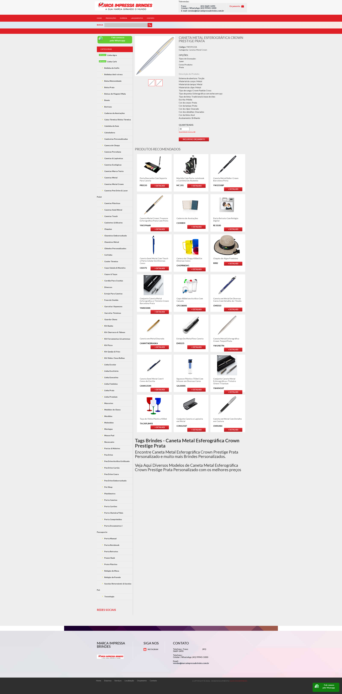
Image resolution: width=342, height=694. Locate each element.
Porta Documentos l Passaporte (109, 529)
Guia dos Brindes (238, 681)
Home (99, 18)
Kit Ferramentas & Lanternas (117, 339)
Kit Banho (108, 326)
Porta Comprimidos (113, 519)
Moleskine (109, 423)
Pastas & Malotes (112, 448)
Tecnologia (109, 596)
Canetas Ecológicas (113, 165)
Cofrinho (108, 255)
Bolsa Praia (109, 87)
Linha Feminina (111, 384)
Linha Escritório (111, 371)
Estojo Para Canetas (113, 294)
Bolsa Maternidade (112, 81)
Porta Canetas (110, 500)
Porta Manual (110, 538)
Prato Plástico (110, 564)
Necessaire (109, 442)
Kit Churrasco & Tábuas (114, 332)
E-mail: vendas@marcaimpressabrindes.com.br (202, 10)
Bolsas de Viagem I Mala (115, 94)
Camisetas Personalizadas (116, 139)
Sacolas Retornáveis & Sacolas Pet (114, 587)
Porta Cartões (110, 506)
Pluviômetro (109, 494)
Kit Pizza (108, 345)
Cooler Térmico (111, 261)
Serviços (118, 681)
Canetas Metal (110, 178)
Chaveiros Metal (111, 242)
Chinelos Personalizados (115, 248)
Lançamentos (137, 18)
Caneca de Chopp (112, 145)
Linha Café (112, 62)
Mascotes (108, 403)
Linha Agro (112, 55)
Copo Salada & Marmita (114, 268)
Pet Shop (108, 487)
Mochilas (108, 416)
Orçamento (142, 681)
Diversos (108, 287)
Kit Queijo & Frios (112, 352)
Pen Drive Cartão (112, 468)
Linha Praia (109, 390)
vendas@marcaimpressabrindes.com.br (191, 663)
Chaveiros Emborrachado (115, 236)
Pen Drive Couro (111, 474)
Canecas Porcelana (112, 152)
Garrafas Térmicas (112, 313)
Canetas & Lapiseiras (113, 158)
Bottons (108, 107)
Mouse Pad (109, 435)
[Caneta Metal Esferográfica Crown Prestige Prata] (152, 82)
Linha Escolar (110, 365)
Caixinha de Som (111, 126)
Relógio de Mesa (111, 571)
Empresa (123, 18)
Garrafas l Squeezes (113, 306)
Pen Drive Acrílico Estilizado (117, 461)
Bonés (107, 100)
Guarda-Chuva (110, 319)
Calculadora (109, 133)
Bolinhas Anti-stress (113, 74)
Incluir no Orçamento (194, 139)
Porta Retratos (111, 551)
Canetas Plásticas (112, 203)
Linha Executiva (111, 377)
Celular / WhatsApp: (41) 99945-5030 (198, 8)
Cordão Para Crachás (113, 281)
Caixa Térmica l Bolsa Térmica (117, 120)
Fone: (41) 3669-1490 (198, 6)
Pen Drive (108, 455)
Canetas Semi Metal (113, 210)
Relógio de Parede (112, 577)
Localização (129, 681)
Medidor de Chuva (112, 410)
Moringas (108, 429)
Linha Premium (110, 397)
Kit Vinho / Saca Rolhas (114, 358)
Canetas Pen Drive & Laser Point (112, 194)
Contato (150, 18)
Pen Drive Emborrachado (115, 481)
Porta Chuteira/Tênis (113, 513)
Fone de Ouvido (111, 300)
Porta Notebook (111, 545)
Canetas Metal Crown (114, 184)
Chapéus (108, 229)
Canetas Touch (111, 216)
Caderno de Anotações (114, 113)
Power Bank (109, 558)
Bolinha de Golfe (111, 68)
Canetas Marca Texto (114, 171)
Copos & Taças (110, 274)
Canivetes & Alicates (113, 223)
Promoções (111, 18)
